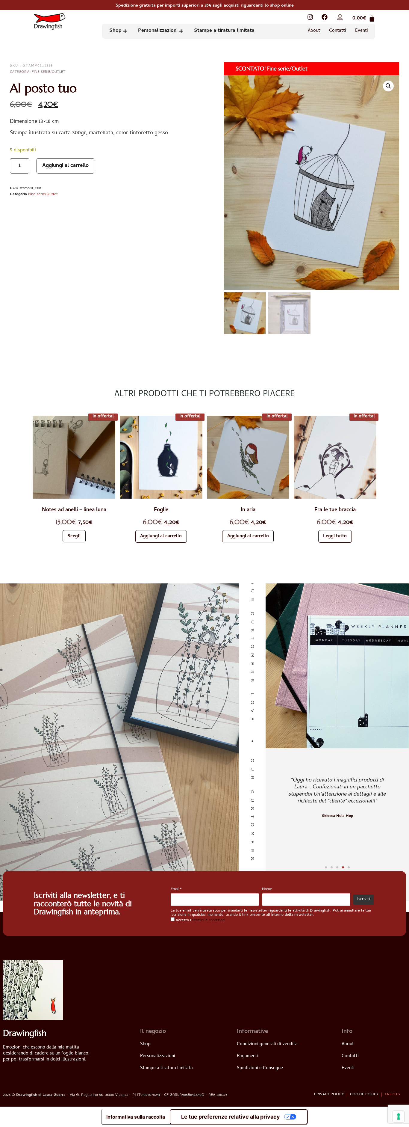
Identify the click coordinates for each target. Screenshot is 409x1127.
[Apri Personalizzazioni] (181, 31)
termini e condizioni (208, 920)
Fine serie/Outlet (48, 72)
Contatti (337, 31)
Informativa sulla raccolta (135, 1117)
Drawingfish (48, 26)
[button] (388, 86)
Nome (267, 889)
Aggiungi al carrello (65, 166)
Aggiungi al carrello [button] (161, 536)
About (314, 31)
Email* (176, 889)
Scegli (74, 536)
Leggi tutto (335, 536)
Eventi (361, 31)
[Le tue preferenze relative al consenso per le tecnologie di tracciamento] (398, 1116)
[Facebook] (325, 17)
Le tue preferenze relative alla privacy (230, 1117)
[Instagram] (310, 17)
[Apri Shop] (125, 31)
